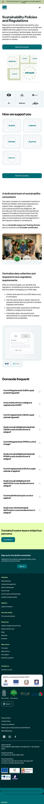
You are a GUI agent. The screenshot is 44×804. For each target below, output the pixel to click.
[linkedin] (4, 737)
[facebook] (15, 737)
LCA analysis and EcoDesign (10, 594)
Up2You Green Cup (7, 629)
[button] (40, 8)
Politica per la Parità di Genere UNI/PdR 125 (15, 727)
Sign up (22, 566)
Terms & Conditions (8, 724)
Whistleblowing (6, 731)
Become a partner (7, 658)
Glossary (4, 635)
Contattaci (8, 540)
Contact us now (6, 670)
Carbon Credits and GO (9, 597)
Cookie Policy (6, 721)
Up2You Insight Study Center (11, 625)
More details (5, 698)
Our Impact (5, 654)
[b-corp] (5, 693)
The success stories (8, 616)
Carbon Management (8, 584)
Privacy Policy (6, 718)
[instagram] (10, 737)
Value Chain (5, 591)
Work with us (5, 651)
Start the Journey (22, 47)
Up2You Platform (6, 606)
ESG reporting (6, 581)
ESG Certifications (7, 587)
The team (4, 648)
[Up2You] (4, 8)
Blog (2, 632)
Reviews (4, 638)
